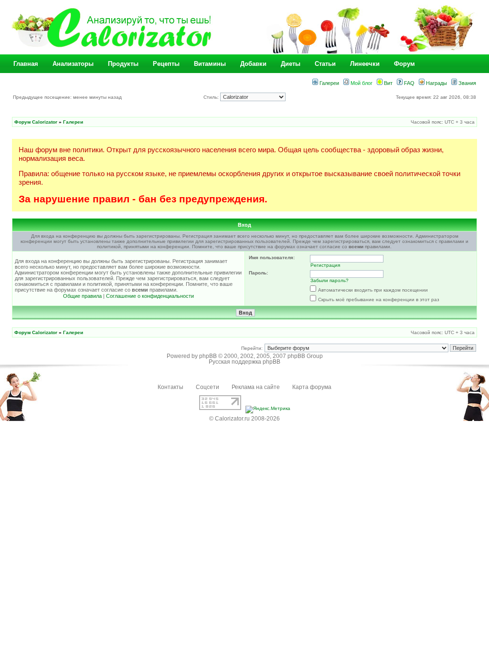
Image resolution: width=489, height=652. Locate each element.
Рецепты (166, 63)
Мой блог (360, 83)
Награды (436, 83)
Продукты (123, 63)
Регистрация (325, 265)
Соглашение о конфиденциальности (150, 296)
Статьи (325, 63)
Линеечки (365, 63)
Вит (388, 83)
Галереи (328, 83)
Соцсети (207, 387)
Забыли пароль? (329, 280)
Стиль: (211, 97)
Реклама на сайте (256, 387)
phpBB (208, 356)
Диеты (290, 63)
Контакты (170, 387)
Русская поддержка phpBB (244, 362)
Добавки (253, 63)
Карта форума (311, 387)
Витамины (210, 63)
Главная (25, 63)
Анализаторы (73, 63)
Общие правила (82, 296)
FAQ (409, 83)
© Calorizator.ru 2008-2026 (244, 418)
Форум (404, 63)
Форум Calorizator (35, 122)
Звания (466, 83)
